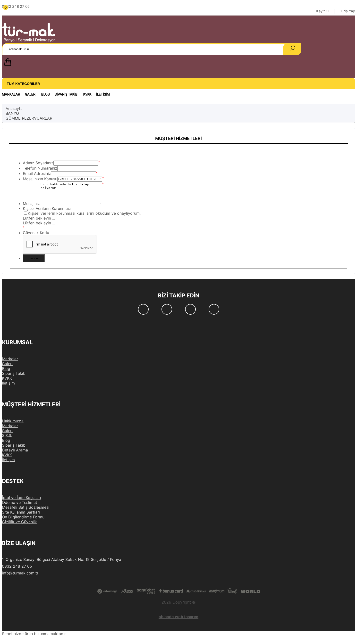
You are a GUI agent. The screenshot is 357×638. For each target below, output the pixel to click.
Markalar (11, 94)
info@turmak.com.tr (20, 573)
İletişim (103, 94)
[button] (178, 63)
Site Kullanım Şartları (21, 512)
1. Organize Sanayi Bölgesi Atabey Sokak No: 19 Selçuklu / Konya (61, 559)
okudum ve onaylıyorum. (84, 213)
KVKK (87, 94)
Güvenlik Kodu (36, 232)
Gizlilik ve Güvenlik (19, 521)
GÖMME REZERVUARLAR (29, 118)
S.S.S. (7, 435)
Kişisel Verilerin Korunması (47, 208)
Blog (45, 94)
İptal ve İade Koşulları (21, 497)
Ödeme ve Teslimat (19, 502)
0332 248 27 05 (17, 566)
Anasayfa (14, 108)
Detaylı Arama (15, 450)
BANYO (12, 113)
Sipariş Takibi (66, 94)
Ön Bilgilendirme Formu (23, 517)
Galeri (30, 94)
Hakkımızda (13, 420)
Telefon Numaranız (40, 168)
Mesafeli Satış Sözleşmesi (25, 507)
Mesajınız (31, 203)
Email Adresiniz (37, 173)
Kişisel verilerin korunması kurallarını (61, 213)
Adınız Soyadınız (38, 162)
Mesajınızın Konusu (40, 178)
